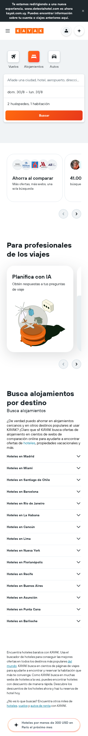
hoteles (29, 443)
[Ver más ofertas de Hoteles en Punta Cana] (78, 609)
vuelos (23, 706)
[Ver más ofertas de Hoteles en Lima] (78, 538)
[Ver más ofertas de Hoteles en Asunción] (78, 597)
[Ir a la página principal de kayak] (29, 30)
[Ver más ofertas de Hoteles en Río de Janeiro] (78, 503)
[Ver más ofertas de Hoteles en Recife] (78, 574)
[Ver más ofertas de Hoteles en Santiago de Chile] (78, 480)
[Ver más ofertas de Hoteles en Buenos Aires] (78, 585)
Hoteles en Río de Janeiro (25, 503)
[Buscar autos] (54, 56)
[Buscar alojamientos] (34, 56)
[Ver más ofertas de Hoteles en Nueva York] (78, 550)
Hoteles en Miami (20, 468)
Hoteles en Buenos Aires (25, 586)
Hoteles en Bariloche (22, 621)
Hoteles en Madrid (20, 456)
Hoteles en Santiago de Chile (28, 480)
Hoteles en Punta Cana (24, 609)
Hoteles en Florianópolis (25, 562)
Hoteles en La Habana (23, 515)
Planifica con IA (31, 276)
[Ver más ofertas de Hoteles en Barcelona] (78, 491)
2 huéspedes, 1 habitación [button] (28, 103)
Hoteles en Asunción (22, 597)
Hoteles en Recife (20, 574)
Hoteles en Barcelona (22, 492)
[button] (83, 11)
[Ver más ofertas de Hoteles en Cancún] (78, 527)
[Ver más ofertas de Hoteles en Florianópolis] (78, 562)
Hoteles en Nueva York (23, 550)
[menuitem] (13, 60)
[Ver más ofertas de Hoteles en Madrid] (78, 456)
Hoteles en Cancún (21, 527)
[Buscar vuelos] (13, 56)
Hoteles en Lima (19, 539)
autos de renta (40, 706)
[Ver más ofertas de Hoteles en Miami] (78, 468)
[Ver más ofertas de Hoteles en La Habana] (78, 515)
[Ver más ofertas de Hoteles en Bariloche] (78, 621)
